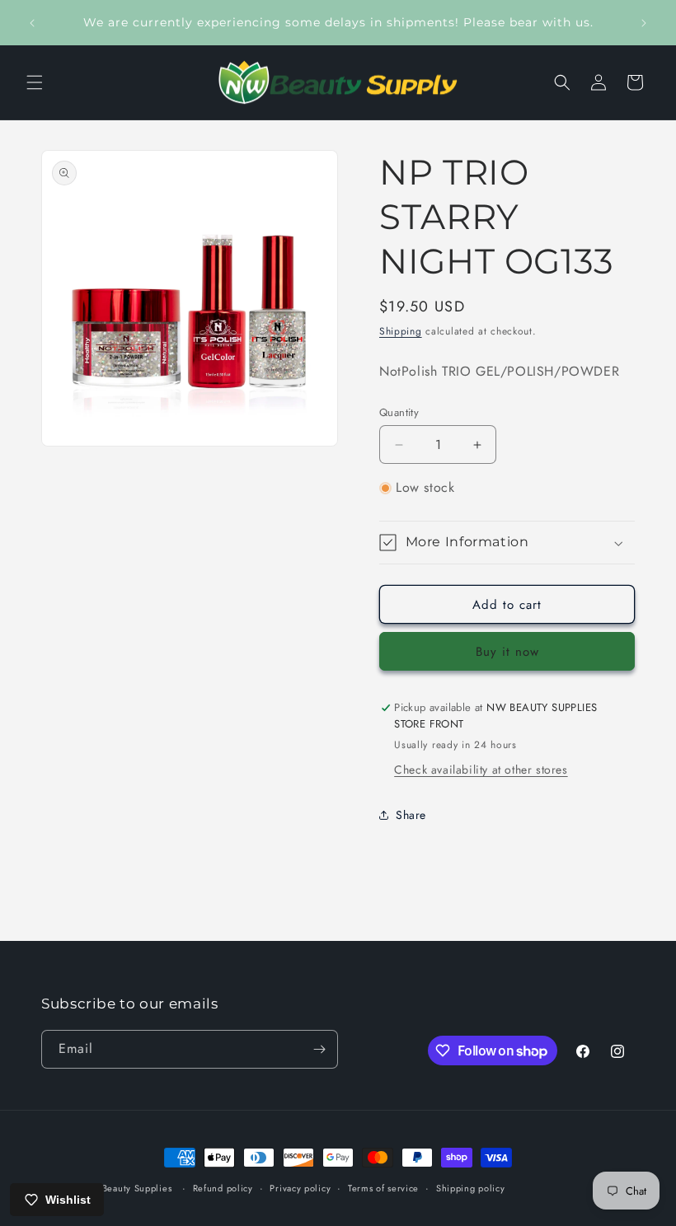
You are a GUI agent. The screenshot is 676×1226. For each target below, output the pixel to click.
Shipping (400, 331)
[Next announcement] (644, 23)
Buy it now (507, 652)
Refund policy (223, 1188)
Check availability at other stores (480, 769)
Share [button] (411, 815)
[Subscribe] (319, 1049)
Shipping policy (470, 1188)
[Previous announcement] (32, 23)
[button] (34, 82)
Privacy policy (300, 1188)
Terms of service (383, 1188)
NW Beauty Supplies (127, 1188)
